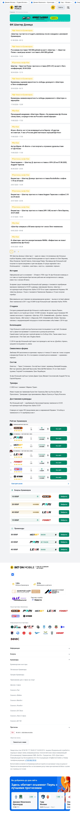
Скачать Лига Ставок (18, 716)
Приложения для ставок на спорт (22, 680)
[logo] (15, 7)
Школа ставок (15, 685)
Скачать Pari (14, 690)
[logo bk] (46, 496)
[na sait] (58, 429)
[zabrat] (64, 535)
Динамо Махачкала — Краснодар (43, 2)
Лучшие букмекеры (17, 675)
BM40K (43, 550)
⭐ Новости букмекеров (22, 30)
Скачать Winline (16, 695)
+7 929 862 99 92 (30, 760)
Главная (12, 12)
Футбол (16, 111)
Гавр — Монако (65, 2)
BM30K (43, 535)
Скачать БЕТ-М (15, 721)
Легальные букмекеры (18, 670)
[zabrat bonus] (64, 496)
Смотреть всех (16, 483)
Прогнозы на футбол (21, 63)
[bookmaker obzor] (47, 429)
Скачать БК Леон (16, 711)
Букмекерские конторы (18, 664)
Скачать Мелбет (16, 700)
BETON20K (44, 542)
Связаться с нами (19, 742)
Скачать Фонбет (16, 705)
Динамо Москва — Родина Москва (16, 2)
